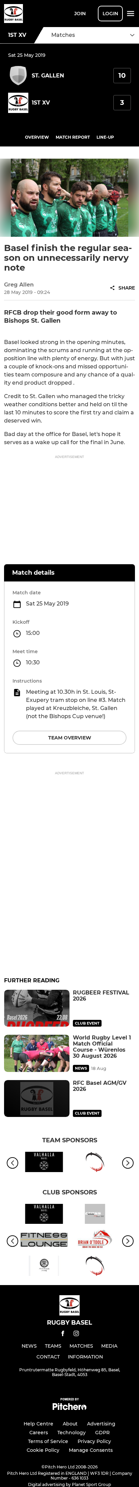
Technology (71, 1432)
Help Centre (38, 1424)
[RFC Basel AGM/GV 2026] (37, 1098)
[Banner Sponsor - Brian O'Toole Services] (95, 1241)
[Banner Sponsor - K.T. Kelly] (44, 1267)
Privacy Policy (94, 1441)
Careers (38, 1432)
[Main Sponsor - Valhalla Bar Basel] (44, 1163)
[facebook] (62, 1334)
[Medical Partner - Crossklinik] (95, 1215)
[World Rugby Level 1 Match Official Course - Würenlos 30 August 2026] (37, 1053)
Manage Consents (91, 1450)
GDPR (102, 1432)
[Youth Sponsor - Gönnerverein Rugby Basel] (95, 1163)
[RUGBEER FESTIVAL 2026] (37, 1008)
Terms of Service (48, 1441)
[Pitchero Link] (69, 1408)
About (70, 1424)
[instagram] (76, 1334)
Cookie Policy (43, 1450)
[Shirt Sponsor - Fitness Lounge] (44, 1241)
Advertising (101, 1424)
